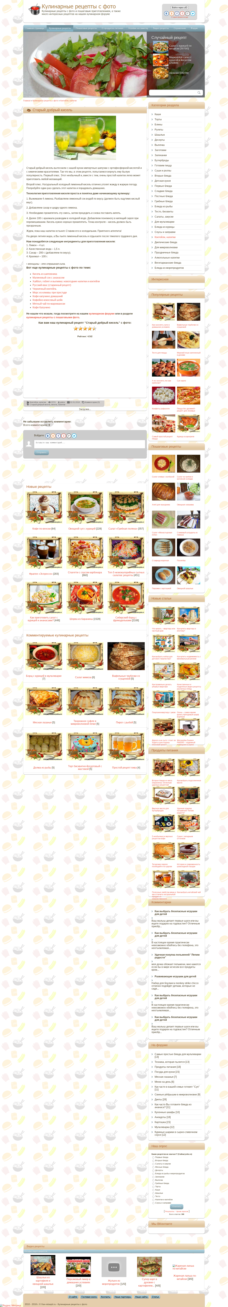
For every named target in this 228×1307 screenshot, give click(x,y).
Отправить (42, 452)
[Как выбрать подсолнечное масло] (188, 775)
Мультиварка (162, 1127)
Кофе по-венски (41, 528)
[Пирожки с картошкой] (163, 583)
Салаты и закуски (163, 1164)
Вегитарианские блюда (168, 262)
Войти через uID (179, 7)
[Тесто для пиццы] (163, 347)
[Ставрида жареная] (163, 555)
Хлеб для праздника (161, 505)
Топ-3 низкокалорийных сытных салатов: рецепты (126, 574)
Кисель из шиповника (45, 274)
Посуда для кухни (165, 1072)
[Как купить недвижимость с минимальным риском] (188, 651)
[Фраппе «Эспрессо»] (44, 568)
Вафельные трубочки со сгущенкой (126, 677)
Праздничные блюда (166, 252)
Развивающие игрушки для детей (175, 976)
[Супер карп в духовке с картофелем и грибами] (149, 1276)
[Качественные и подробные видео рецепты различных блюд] (188, 679)
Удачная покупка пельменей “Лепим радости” (185, 810)
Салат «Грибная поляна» (123, 528)
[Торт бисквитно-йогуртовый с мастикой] (85, 759)
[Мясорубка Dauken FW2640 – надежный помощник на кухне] (188, 735)
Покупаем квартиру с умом (163, 712)
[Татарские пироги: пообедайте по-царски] (163, 859)
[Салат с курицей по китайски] (160, 52)
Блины (158, 124)
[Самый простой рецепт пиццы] (163, 431)
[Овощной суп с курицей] (85, 522)
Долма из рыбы (42, 767)
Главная (27, 101)
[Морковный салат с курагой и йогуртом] (160, 65)
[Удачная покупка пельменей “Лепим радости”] (188, 803)
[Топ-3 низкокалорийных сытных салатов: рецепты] (126, 568)
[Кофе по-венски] (44, 522)
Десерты (160, 140)
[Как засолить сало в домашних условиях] (163, 320)
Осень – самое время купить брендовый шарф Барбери (188, 714)
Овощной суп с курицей (82, 528)
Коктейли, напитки (68, 101)
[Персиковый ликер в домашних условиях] (78, 1276)
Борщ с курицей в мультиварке (44, 676)
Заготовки (160, 150)
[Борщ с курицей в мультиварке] (44, 669)
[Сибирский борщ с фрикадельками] (126, 613)
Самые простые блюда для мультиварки (178, 1054)
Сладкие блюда (163, 191)
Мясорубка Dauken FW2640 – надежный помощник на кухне (186, 742)
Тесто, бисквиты (164, 211)
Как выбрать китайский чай (189, 892)
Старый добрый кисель (40, 405)
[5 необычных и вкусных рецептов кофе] (163, 831)
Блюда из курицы (164, 227)
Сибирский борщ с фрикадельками (125, 619)
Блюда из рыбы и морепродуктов (170, 1173)
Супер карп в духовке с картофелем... (147, 1282)
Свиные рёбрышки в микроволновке (176, 1094)
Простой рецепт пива (124, 767)
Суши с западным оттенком (185, 837)
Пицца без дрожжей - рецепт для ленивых (186, 410)
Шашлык (160, 134)
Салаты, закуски (164, 216)
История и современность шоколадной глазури (188, 865)
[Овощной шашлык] (188, 583)
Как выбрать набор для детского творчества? (162, 658)
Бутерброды (162, 160)
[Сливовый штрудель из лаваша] (188, 527)
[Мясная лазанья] (44, 714)
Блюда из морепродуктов (169, 268)
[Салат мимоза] (85, 669)
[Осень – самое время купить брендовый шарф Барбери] (188, 707)
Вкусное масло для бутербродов (160, 809)
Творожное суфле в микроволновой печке (83, 722)
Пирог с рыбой (124, 722)
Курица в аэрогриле (185, 437)
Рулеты (159, 129)
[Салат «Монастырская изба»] (163, 527)
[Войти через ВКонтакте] (166, 13)
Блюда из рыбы (164, 206)
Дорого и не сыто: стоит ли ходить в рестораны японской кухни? (164, 742)
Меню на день (163, 1081)
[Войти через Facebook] (177, 13)
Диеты (158, 1099)
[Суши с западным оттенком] (188, 831)
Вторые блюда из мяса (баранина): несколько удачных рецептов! (162, 782)
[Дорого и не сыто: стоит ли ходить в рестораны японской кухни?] (163, 735)
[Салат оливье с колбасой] (163, 471)
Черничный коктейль (44, 288)
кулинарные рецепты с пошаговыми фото (52, 317)
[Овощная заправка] (188, 499)
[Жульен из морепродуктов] (114, 1276)
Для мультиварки (164, 221)
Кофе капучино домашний (48, 296)
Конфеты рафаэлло (161, 409)
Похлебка (181, 560)
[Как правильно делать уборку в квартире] (163, 679)
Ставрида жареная (160, 560)
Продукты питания (165, 1067)
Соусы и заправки (165, 232)
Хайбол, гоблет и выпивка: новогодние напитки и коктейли (66, 281)
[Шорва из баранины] (85, 613)
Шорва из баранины (81, 619)
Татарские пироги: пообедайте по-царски (162, 865)
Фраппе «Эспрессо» (41, 574)
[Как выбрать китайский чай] (188, 887)
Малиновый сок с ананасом (48, 277)
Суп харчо (181, 381)
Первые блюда (163, 186)
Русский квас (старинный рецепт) (52, 285)
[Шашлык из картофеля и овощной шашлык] (43, 1274)
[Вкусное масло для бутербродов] (163, 803)
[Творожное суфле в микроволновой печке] (85, 714)
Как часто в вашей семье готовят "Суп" (177, 1086)
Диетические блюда (166, 242)
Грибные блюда (164, 201)
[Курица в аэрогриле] (188, 431)
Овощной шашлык (185, 588)
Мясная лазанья (42, 722)
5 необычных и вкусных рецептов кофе (162, 837)
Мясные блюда (161, 1167)
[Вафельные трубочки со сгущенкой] (126, 669)
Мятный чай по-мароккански (49, 303)
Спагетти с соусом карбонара (85, 572)
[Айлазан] (160, 78)
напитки (61, 405)
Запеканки (161, 155)
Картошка (160, 1122)
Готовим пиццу (163, 165)
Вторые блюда (163, 175)
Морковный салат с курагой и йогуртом (180, 58)
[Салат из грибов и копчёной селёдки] (188, 471)
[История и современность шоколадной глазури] (188, 859)
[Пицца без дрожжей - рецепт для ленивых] (188, 403)
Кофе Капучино (41, 307)
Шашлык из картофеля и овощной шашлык (43, 1280)
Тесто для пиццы (159, 353)
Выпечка (160, 145)
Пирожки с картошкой (161, 588)
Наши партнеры (123, 1297)
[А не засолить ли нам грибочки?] (163, 375)
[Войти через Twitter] (192, 13)
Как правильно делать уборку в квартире (162, 685)
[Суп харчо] (188, 375)
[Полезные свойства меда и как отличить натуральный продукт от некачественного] (163, 887)
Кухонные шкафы (165, 1112)
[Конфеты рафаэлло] (163, 403)
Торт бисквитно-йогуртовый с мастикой (85, 767)
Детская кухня (163, 181)
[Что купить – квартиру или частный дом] (163, 623)
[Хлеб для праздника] (163, 499)
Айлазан (174, 73)
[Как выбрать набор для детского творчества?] (163, 651)
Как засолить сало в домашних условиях (161, 326)
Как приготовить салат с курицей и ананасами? (43, 619)
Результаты (169, 1211)
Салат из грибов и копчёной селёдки (185, 478)
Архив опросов (182, 1211)
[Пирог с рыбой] (126, 714)
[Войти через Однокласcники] (171, 13)
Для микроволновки (166, 247)
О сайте (73, 1297)
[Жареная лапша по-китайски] (185, 1268)
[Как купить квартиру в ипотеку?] (188, 623)
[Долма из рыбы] (44, 759)
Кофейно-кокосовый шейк (48, 300)
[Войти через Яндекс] (182, 13)
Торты (158, 119)
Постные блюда (164, 196)
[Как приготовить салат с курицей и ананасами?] (44, 613)
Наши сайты (141, 1297)
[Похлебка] (188, 555)
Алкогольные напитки (167, 257)
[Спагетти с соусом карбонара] (85, 568)
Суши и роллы (163, 170)
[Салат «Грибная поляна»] (126, 522)
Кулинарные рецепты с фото (45, 101)
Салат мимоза (83, 677)
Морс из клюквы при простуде (50, 292)
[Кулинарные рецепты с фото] (74, 15)
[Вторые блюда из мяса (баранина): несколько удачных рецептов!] (163, 775)
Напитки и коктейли (164, 1200)
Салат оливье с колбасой (163, 477)
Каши (158, 114)
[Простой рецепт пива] (126, 759)
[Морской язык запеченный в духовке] (188, 347)
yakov (62, 402)
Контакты (105, 1297)
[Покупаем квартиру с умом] (163, 707)
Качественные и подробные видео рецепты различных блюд (189, 686)
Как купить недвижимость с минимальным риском (189, 658)
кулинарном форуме (102, 313)
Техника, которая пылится (170, 1062)
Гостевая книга (89, 1297)
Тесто (157, 1196)
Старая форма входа (179, 17)
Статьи (155, 1297)
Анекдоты (160, 1117)
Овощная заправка (185, 505)
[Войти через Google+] (187, 13)
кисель (54, 405)
